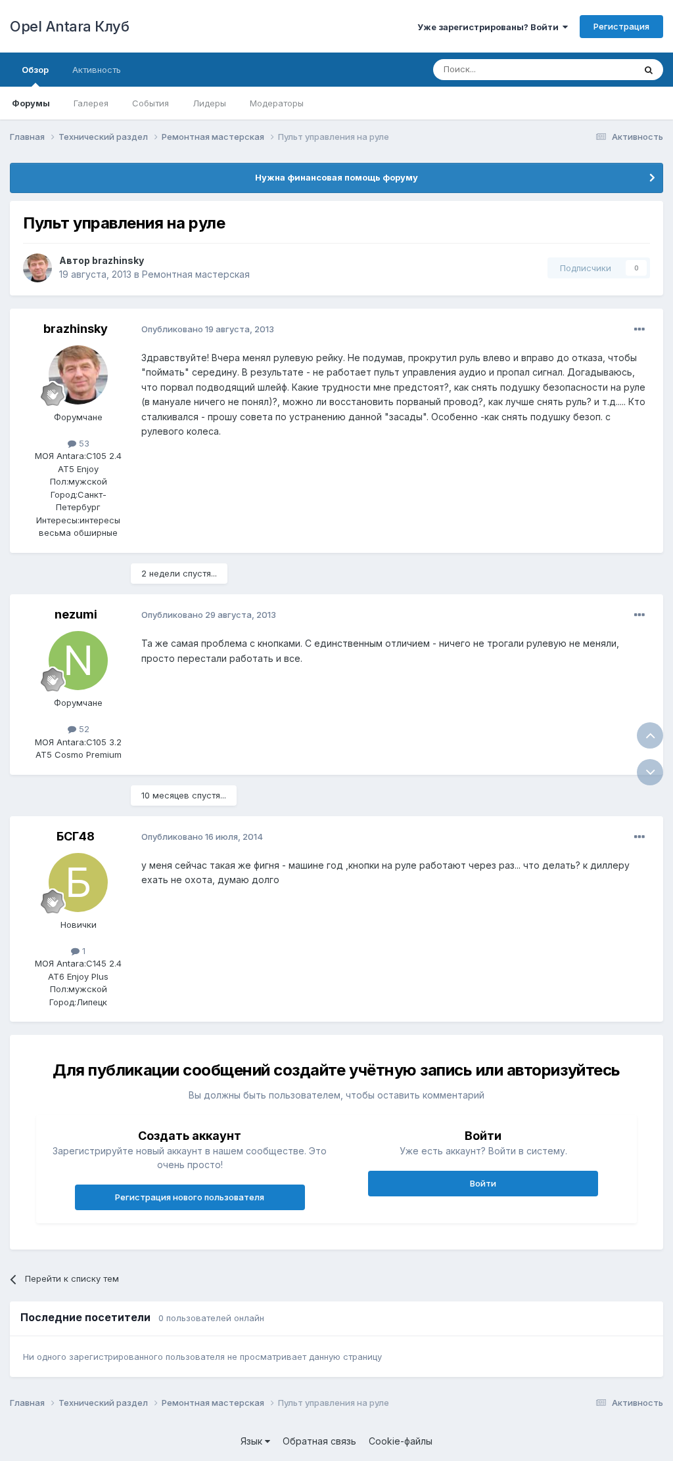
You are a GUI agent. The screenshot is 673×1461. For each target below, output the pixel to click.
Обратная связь (319, 1441)
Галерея (91, 103)
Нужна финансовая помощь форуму (336, 177)
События (150, 103)
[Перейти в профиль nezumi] (78, 660)
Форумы (31, 103)
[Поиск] (648, 69)
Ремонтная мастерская (196, 274)
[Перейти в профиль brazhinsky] (37, 267)
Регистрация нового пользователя (189, 1197)
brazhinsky (118, 260)
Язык (253, 1441)
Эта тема (599, 69)
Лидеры (209, 103)
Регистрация (621, 26)
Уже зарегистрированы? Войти (490, 27)
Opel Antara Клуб (69, 26)
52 (82, 729)
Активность (96, 69)
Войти (483, 1183)
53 (82, 443)
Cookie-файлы (400, 1441)
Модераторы (277, 103)
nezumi (76, 614)
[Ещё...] (639, 330)
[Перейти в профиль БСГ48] (78, 882)
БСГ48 (76, 836)
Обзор (35, 69)
